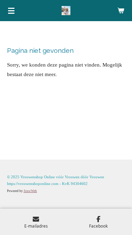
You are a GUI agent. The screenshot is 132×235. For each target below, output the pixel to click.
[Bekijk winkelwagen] (120, 11)
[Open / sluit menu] (11, 11)
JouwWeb (30, 191)
